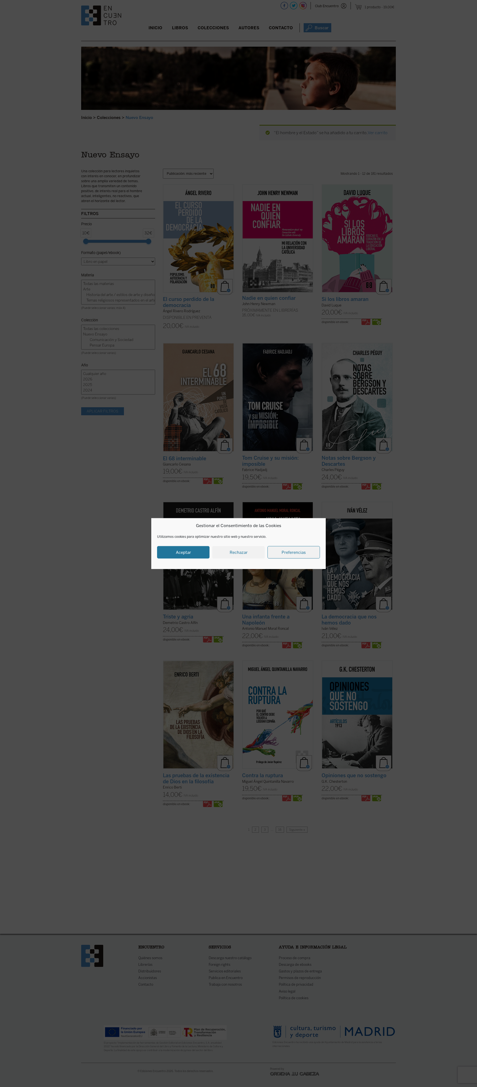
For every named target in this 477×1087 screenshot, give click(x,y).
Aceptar (183, 552)
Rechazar (239, 552)
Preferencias (294, 552)
